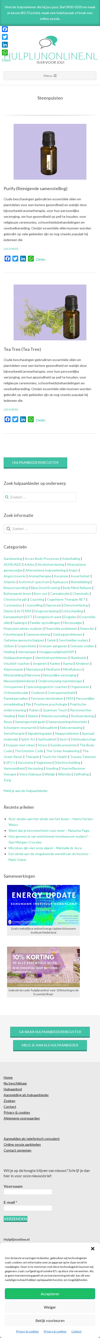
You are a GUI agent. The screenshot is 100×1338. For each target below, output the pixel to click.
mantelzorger (72, 681)
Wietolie (64, 774)
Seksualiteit (48, 727)
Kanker (55, 663)
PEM (69, 698)
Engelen (70, 617)
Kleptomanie (13, 669)
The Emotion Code (29, 751)
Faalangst (20, 623)
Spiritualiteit (47, 739)
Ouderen (38, 692)
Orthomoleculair (16, 692)
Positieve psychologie (50, 704)
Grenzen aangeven (52, 646)
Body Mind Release (77, 588)
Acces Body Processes (42, 558)
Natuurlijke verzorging (59, 675)
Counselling (34, 605)
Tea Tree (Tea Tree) (22, 349)
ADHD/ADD (13, 564)
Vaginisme (44, 762)
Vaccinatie (25, 762)
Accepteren (50, 1294)
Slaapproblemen (67, 733)
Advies (29, 564)
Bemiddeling (80, 582)
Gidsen (9, 646)
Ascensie (61, 576)
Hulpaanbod (13, 1089)
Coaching (37, 599)
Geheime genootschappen (24, 640)
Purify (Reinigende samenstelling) (35, 188)
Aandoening (13, 558)
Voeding (52, 768)
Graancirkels (26, 646)
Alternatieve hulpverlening (45, 570)
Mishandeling (14, 675)
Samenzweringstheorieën (67, 722)
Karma (68, 663)
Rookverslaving (82, 716)
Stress (43, 745)
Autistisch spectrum (34, 582)
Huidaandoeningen (18, 658)
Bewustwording (16, 588)
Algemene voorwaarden (22, 1118)
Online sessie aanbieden (22, 1144)
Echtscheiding (72, 611)
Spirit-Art (28, 739)
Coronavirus (13, 605)
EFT (29, 617)
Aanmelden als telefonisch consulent (32, 1138)
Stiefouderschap (83, 739)
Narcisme (33, 675)
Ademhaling (71, 558)
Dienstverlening (76, 605)
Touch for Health (54, 757)
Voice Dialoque (30, 774)
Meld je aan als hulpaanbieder (26, 791)
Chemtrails (80, 593)
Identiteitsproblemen (51, 658)
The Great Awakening (63, 751)
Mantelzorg (34, 669)
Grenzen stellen (82, 646)
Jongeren (40, 663)
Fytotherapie (13, 634)
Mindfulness (72, 669)
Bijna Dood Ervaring (45, 588)
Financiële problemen (61, 628)
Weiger (50, 1307)
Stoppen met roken (20, 745)
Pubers (34, 710)
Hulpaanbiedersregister (35, 462)
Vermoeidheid (14, 768)
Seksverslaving (71, 727)
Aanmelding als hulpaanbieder (26, 1095)
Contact (76, 1331)
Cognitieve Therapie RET (66, 599)
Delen (40, 259)
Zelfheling (81, 774)
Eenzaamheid (14, 617)
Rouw (8, 722)
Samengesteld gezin (30, 722)
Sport (63, 739)
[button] (92, 1248)
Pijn (28, 704)
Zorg (7, 780)
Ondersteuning (49, 681)
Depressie (53, 605)
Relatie (33, 716)
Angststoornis (15, 576)
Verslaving (35, 768)
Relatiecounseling (54, 716)
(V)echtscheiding (67, 762)
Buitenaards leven (17, 593)
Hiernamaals (27, 652)
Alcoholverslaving (50, 564)
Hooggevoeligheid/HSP (56, 652)
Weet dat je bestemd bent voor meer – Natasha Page (48, 830)
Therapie (32, 757)
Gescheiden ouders (73, 640)
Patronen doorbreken (47, 698)
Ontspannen (13, 687)
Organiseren (79, 687)
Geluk (51, 640)
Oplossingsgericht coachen (46, 687)
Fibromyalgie (72, 623)
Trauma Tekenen (83, 757)
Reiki (21, 716)
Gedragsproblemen (67, 634)
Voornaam (13, 1186)
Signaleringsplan (39, 733)
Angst (73, 570)
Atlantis (10, 582)
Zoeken (9, 1101)
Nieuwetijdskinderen (19, 681)
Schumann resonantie (20, 727)
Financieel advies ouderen (23, 628)
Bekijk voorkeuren (50, 1320)
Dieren (9, 611)
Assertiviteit (80, 576)
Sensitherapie (14, 733)
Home (8, 1077)
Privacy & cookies (27, 1331)
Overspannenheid (61, 692)
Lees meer (11, 249)
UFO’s (10, 762)
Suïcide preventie (63, 745)
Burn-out (41, 593)
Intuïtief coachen (17, 663)
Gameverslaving (37, 634)
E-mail (10, 1202)
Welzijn (49, 774)
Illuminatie (78, 658)
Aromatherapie (39, 576)
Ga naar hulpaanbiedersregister (50, 1032)
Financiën (87, 628)
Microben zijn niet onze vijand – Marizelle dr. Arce (45, 848)
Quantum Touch (54, 710)
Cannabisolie (60, 593)
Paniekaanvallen (16, 698)
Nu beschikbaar (15, 1083)
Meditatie (53, 669)
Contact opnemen (17, 1150)
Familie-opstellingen (45, 623)
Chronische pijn (15, 599)
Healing (9, 652)
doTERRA (24, 611)
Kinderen (82, 663)
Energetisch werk (48, 617)
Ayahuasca (60, 582)
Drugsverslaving (46, 611)
